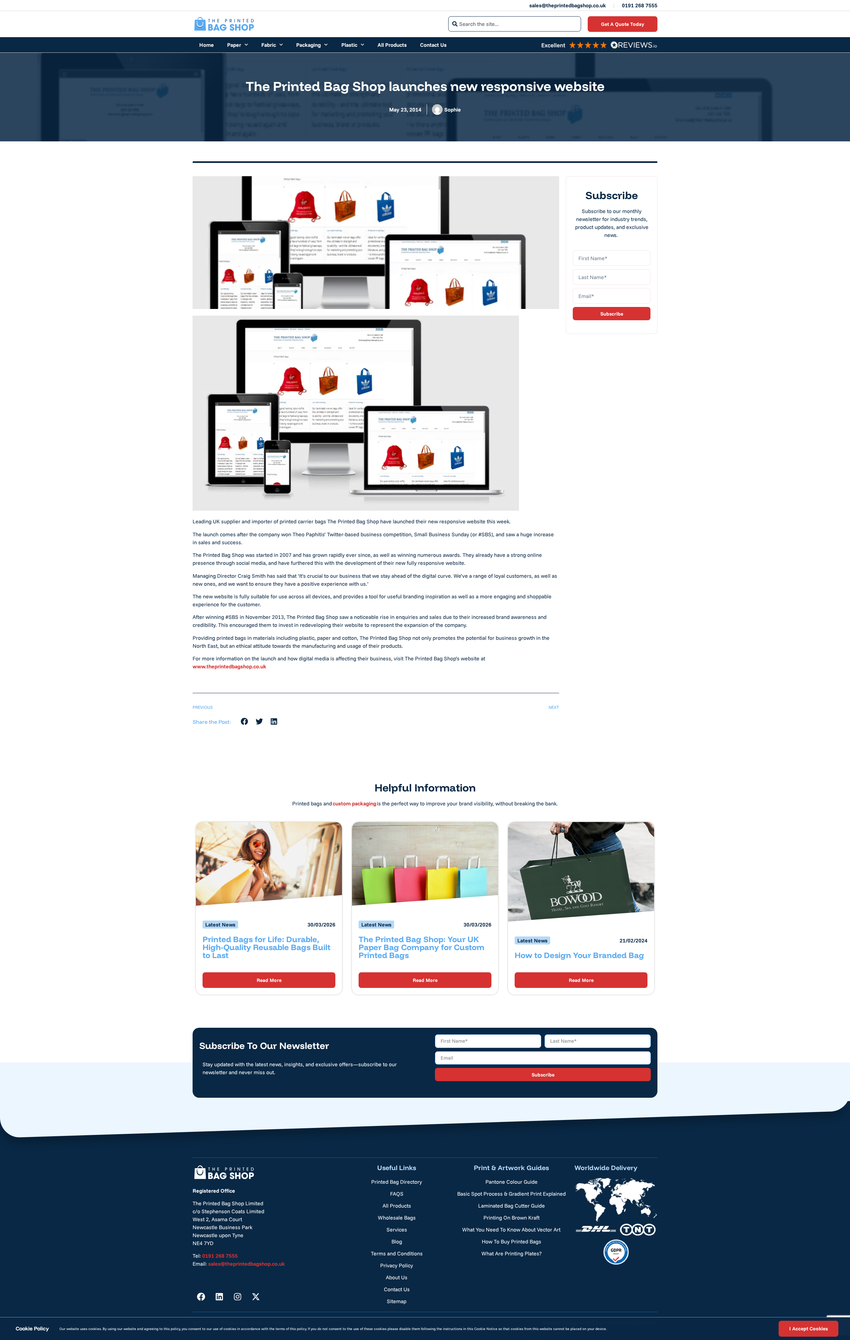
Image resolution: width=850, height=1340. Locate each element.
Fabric (268, 44)
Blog (396, 1241)
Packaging (308, 44)
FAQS (396, 1193)
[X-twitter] (255, 1297)
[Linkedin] (219, 1297)
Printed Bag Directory (396, 1181)
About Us (396, 1277)
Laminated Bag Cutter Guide (511, 1205)
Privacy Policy (396, 1265)
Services (396, 1229)
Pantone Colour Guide (511, 1181)
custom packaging (354, 803)
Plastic (349, 44)
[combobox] (514, 24)
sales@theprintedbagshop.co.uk (567, 5)
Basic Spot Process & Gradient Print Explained (511, 1193)
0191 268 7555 (639, 5)
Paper (234, 44)
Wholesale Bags (397, 1217)
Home (206, 44)
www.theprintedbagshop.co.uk (229, 666)
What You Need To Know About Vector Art (511, 1229)
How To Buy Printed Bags (511, 1241)
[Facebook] (201, 1297)
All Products (392, 44)
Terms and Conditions (397, 1253)
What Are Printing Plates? (511, 1253)
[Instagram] (237, 1297)
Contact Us (433, 44)
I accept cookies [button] (808, 1328)
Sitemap (396, 1301)
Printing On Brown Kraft (511, 1217)
